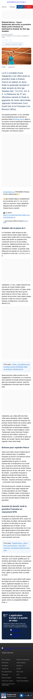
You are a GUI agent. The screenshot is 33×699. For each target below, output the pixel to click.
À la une (4, 7)
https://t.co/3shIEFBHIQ (11, 215)
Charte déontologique (23, 680)
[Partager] (3, 40)
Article (3, 67)
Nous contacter (6, 659)
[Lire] (21, 695)
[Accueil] (16, 2)
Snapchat (15, 656)
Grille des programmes (23, 659)
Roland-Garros (19, 119)
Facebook (9, 656)
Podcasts (12, 7)
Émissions (20, 7)
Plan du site (20, 671)
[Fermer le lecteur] (31, 695)
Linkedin (18, 656)
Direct (29, 7)
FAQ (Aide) (5, 674)
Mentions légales (6, 677)
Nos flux (19, 668)
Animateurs (5, 665)
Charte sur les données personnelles (8, 684)
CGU (18, 674)
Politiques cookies (21, 677)
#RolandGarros (8, 192)
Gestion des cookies (7, 680)
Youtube (12, 656)
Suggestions (11, 67)
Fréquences (5, 668)
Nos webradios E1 (7, 671)
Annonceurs (5, 662)
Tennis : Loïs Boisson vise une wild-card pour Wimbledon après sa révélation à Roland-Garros (16, 367)
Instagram (6, 656)
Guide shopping (21, 662)
